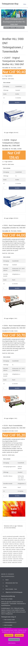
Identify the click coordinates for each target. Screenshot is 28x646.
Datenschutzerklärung (14, 639)
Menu (24, 4)
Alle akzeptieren (8, 635)
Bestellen (17, 102)
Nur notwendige (19, 635)
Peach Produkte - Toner (11, 589)
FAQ (6, 586)
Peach (7, 580)
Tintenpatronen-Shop (10, 3)
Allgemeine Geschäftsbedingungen (14, 592)
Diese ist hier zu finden (6, 599)
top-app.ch (18, 643)
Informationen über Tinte (12, 583)
